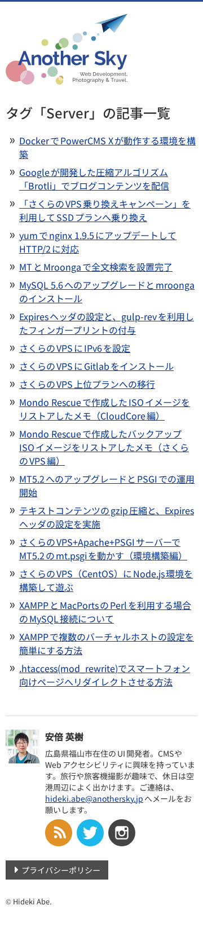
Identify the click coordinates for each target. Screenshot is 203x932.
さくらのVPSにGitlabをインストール (96, 366)
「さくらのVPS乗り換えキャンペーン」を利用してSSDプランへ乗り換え (105, 210)
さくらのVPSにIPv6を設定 (74, 348)
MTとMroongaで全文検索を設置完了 (96, 266)
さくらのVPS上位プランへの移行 (87, 384)
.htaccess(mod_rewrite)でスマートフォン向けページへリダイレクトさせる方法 (104, 674)
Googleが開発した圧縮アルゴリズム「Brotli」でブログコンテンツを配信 (94, 178)
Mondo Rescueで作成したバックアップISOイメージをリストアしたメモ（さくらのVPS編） (104, 447)
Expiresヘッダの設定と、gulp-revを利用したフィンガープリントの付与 (106, 323)
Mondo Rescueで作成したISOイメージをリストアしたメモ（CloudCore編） (104, 408)
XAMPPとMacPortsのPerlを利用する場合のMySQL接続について (105, 611)
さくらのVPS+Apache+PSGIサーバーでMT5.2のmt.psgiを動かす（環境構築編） (103, 548)
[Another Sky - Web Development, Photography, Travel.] (66, 77)
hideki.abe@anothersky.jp (94, 798)
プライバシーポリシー (60, 870)
